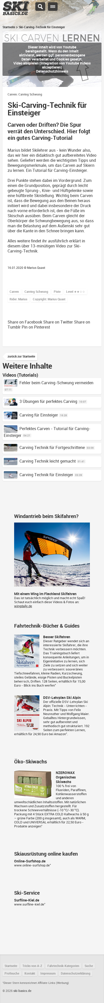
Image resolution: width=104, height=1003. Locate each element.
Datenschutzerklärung (75, 973)
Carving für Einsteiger (38, 415)
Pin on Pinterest (36, 327)
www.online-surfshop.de (32, 865)
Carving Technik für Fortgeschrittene (52, 447)
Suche (89, 966)
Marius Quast (36, 268)
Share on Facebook (25, 322)
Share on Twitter (58, 322)
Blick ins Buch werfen (39, 685)
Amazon (60, 734)
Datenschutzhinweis (52, 71)
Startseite (9, 27)
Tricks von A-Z (32, 966)
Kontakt (29, 973)
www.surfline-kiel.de (29, 904)
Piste (57, 292)
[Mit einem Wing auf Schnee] (52, 584)
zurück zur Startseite (21, 356)
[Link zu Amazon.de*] (26, 666)
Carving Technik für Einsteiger (46, 474)
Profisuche (12, 973)
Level (75, 292)
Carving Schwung (36, 292)
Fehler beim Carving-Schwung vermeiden (56, 382)
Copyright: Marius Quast (49, 299)
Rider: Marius (18, 299)
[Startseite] (16, 12)
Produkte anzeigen (27, 826)
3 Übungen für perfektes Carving (48, 401)
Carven (14, 292)
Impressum (48, 973)
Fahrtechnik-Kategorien (63, 966)
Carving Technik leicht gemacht (47, 461)
